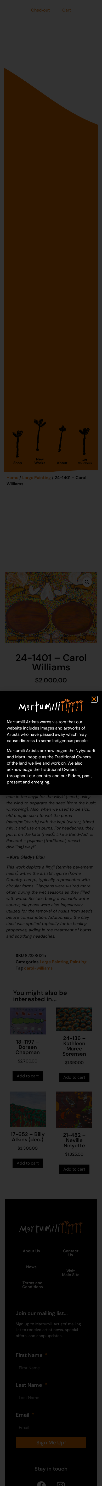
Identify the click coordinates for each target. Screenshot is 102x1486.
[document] (51, 743)
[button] (94, 699)
